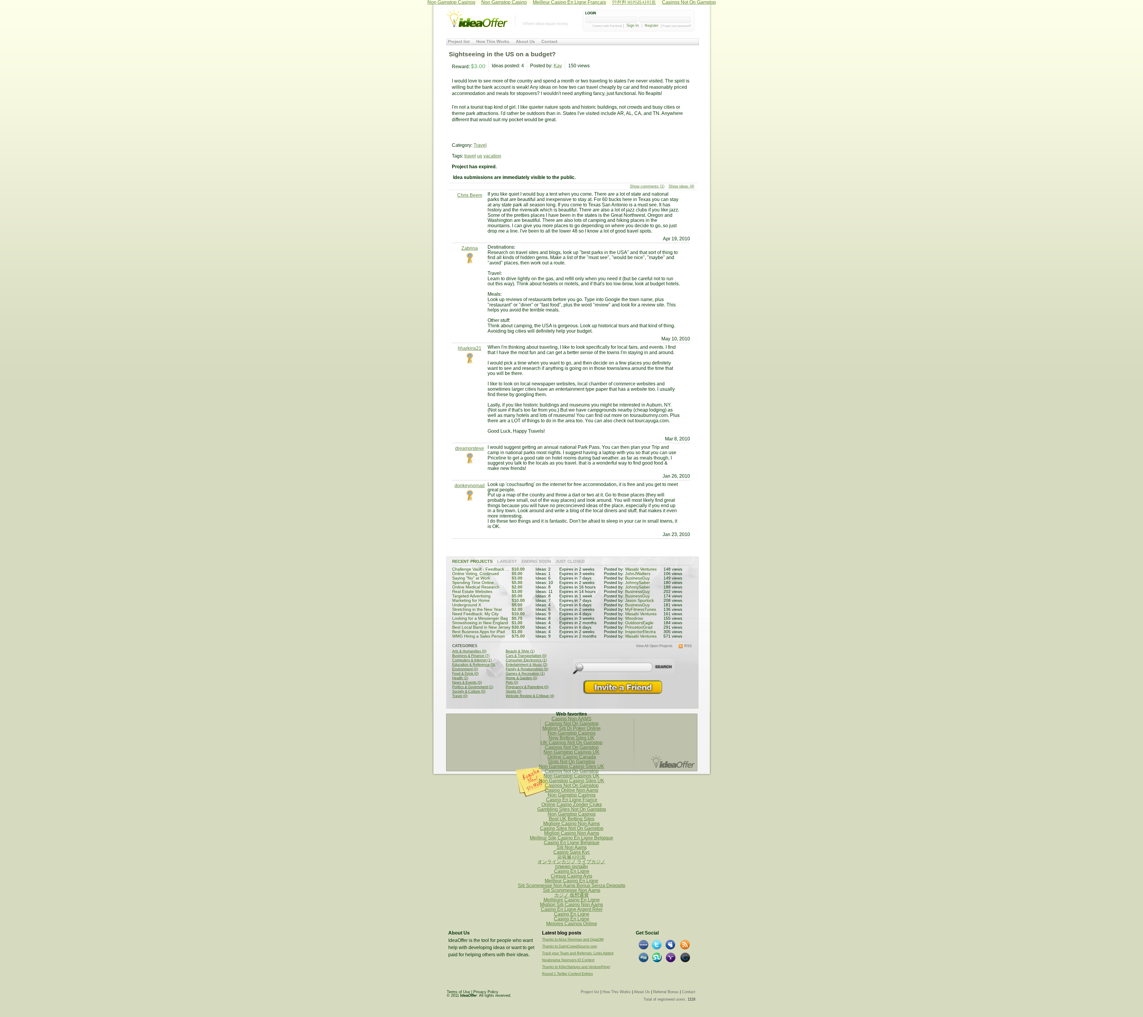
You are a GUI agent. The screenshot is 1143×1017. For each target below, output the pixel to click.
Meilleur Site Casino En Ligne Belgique (571, 837)
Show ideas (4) (681, 186)
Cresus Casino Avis (571, 876)
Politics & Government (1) (472, 687)
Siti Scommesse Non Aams (571, 890)
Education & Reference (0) (473, 665)
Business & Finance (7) (471, 656)
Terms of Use (458, 992)
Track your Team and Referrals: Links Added (577, 953)
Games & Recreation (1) (525, 674)
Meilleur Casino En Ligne (571, 880)
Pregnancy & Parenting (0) (527, 687)
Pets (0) (512, 683)
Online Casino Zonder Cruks (571, 804)
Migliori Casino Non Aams (571, 833)
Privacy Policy (485, 992)
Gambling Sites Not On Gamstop (571, 809)
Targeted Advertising (471, 596)
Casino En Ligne (571, 871)
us (479, 155)
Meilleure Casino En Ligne (572, 899)
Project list (459, 41)
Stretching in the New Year (477, 609)
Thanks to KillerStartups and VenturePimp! (576, 967)
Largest (507, 562)
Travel (480, 145)
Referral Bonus (666, 992)
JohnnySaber (637, 582)
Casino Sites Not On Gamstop (571, 828)
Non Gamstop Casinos (572, 733)
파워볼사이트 (571, 856)
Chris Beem (469, 195)
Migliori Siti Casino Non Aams (571, 904)
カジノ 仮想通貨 (571, 895)
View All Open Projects (654, 646)
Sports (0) (513, 692)
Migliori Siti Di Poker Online (571, 728)
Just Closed (570, 562)
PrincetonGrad (638, 627)
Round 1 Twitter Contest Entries (567, 974)
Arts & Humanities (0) (469, 651)
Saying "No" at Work (471, 578)
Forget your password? (677, 25)
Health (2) (460, 678)
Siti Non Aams (572, 847)
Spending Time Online (473, 582)
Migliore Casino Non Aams (571, 823)
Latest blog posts (561, 932)
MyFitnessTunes (640, 609)
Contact (549, 41)
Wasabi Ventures (641, 569)
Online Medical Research (475, 587)
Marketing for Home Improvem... (471, 602)
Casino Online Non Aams (571, 790)
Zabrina (469, 248)
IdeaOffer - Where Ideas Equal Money (477, 18)
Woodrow (634, 618)
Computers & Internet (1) (472, 660)
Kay (558, 65)
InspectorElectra (640, 632)
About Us (525, 41)
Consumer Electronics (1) (526, 660)
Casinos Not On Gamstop (572, 723)
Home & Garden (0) (521, 678)
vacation (492, 155)
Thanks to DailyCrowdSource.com (569, 946)
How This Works (492, 41)
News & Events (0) (467, 683)
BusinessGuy (637, 578)
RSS (688, 646)
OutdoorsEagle (639, 623)
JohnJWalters (637, 573)
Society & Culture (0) (468, 692)
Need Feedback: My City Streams (475, 616)
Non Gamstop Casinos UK (571, 752)
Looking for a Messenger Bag (480, 618)
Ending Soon (536, 562)
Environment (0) (465, 669)
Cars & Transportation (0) (526, 656)
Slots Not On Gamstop (571, 761)
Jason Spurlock (639, 600)
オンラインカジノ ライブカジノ (571, 861)
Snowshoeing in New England (480, 623)
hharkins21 (469, 348)
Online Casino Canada (571, 756)
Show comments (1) (647, 186)
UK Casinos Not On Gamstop (571, 742)
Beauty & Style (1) (520, 651)
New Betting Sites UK (571, 737)
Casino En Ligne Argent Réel (571, 909)
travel (470, 155)
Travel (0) (460, 696)
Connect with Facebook (607, 25)
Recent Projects (472, 562)
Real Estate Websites (472, 591)
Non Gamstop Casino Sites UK (571, 766)
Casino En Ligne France (571, 799)
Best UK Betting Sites (571, 818)
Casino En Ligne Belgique (571, 842)
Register (651, 26)
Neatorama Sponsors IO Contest (568, 960)
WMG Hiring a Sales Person (478, 636)
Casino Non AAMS (571, 718)
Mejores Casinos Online (571, 923)
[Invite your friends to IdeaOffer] (623, 687)
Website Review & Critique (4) (530, 696)
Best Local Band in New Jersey (481, 627)
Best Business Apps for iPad (478, 632)
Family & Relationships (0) (527, 669)
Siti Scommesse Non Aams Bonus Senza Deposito (571, 885)
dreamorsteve (469, 448)
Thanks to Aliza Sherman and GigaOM (573, 939)
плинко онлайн (571, 866)
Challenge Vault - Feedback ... (480, 569)
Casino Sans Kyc (571, 852)
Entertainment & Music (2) (526, 665)
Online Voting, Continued (475, 573)
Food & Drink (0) (465, 674)
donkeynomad (470, 485)
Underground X (466, 605)
